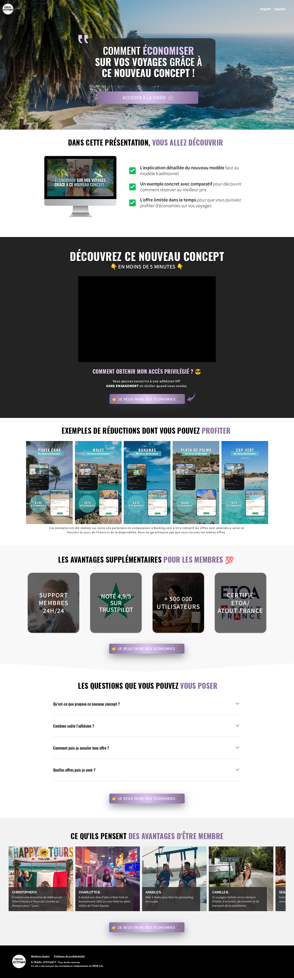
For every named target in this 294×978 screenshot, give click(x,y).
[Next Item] (278, 879)
